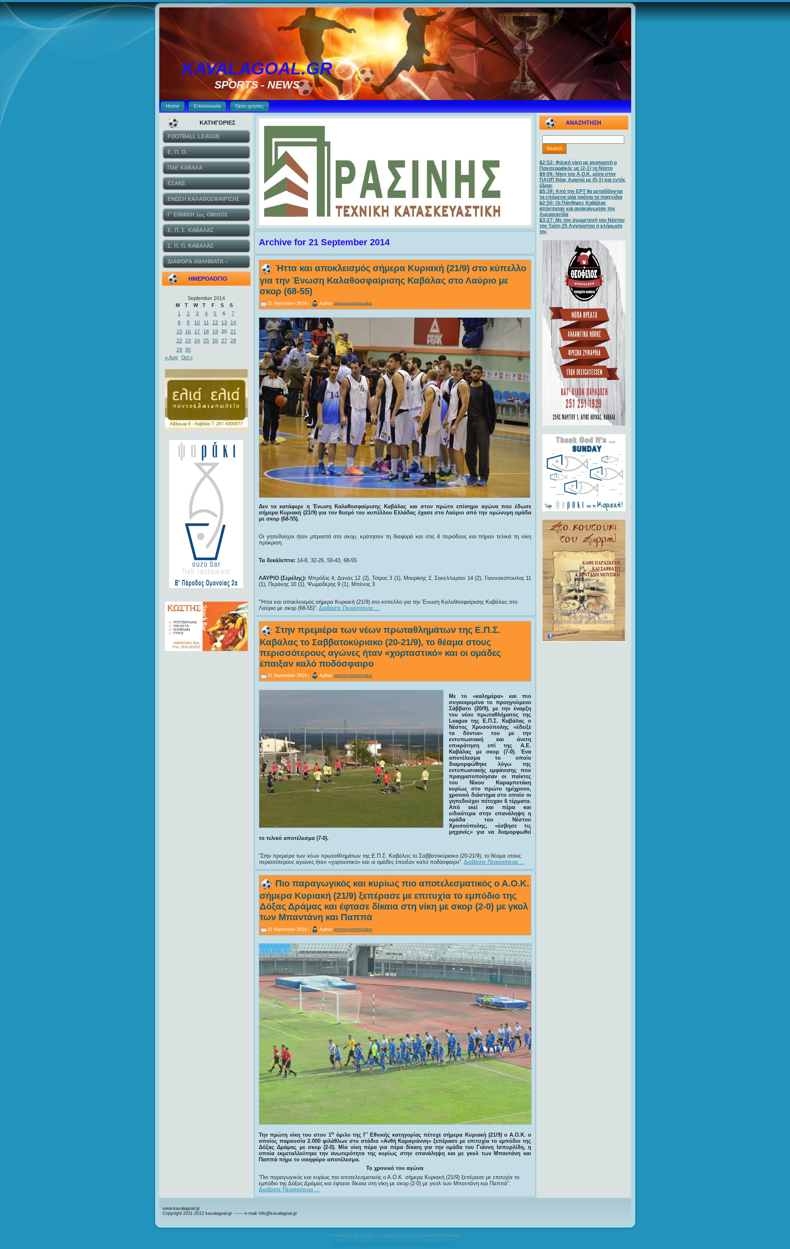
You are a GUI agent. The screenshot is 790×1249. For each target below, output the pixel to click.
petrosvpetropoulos (353, 302)
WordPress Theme (401, 1235)
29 (179, 350)
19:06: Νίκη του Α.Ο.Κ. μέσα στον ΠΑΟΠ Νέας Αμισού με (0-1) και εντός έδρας (582, 179)
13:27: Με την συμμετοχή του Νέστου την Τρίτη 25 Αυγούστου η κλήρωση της (582, 226)
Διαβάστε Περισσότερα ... (349, 608)
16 (188, 332)
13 (224, 323)
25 (206, 341)
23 (188, 341)
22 (179, 341)
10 (197, 323)
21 (233, 332)
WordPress (363, 1235)
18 (206, 332)
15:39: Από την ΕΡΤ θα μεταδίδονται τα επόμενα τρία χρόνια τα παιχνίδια (581, 194)
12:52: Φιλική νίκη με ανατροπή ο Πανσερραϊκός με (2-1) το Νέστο (578, 165)
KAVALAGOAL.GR (257, 68)
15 (179, 332)
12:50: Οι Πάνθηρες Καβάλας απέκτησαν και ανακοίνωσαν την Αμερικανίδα (577, 208)
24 (197, 341)
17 (197, 332)
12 (215, 323)
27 (224, 341)
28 (233, 341)
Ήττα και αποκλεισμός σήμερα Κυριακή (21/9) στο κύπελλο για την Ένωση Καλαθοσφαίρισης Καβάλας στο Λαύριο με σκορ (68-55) (393, 279)
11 (206, 323)
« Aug (171, 358)
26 (215, 341)
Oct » (187, 358)
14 (233, 323)
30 (188, 350)
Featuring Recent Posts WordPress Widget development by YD (395, 1244)
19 (215, 332)
